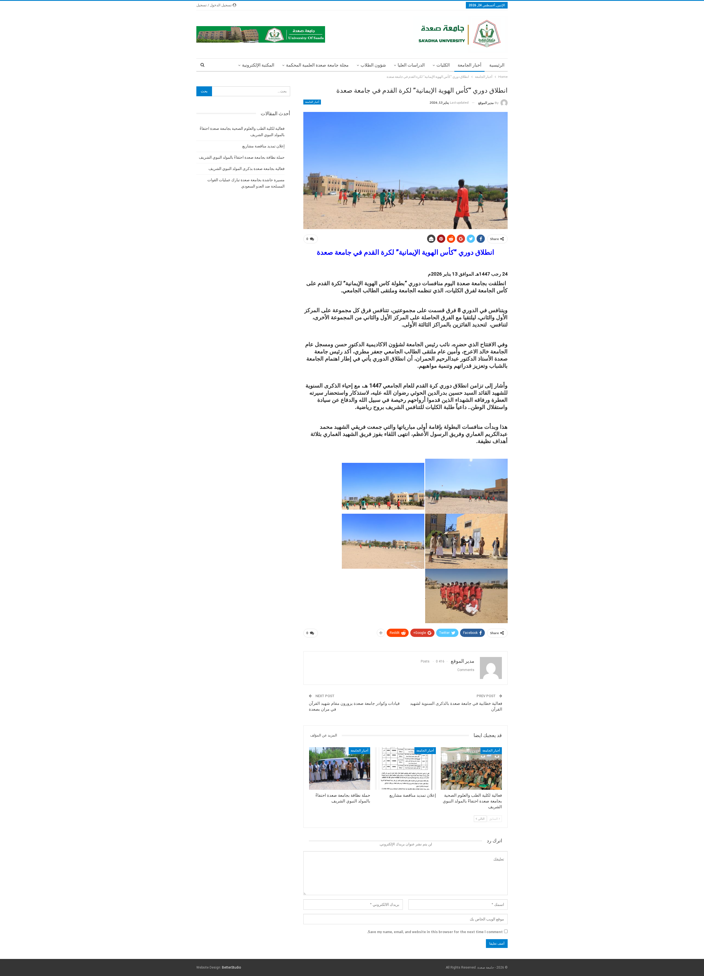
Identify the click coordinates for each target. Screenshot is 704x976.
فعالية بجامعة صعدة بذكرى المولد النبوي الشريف (246, 168)
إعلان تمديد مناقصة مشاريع (263, 146)
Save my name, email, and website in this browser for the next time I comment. (435, 932)
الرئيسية (496, 65)
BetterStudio (231, 967)
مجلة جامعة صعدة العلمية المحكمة (317, 65)
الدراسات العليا (411, 65)
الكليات (443, 65)
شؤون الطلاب (373, 65)
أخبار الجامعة (469, 65)
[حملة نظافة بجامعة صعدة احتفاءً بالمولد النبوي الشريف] (339, 768)
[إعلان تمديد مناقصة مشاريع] (405, 768)
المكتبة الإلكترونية (258, 65)
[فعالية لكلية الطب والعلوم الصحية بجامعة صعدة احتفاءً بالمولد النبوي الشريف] (471, 768)
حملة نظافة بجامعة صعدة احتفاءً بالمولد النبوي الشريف (242, 157)
